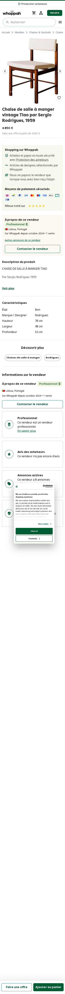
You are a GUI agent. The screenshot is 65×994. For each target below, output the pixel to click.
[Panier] (34, 13)
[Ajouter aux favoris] (59, 98)
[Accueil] (15, 12)
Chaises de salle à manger (23, 357)
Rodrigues (52, 357)
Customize (33, 538)
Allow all (34, 531)
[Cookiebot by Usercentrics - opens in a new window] (43, 486)
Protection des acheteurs (32, 160)
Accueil (6, 32)
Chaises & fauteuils (40, 32)
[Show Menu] (60, 22)
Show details (43, 524)
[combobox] (32, 22)
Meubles (19, 32)
